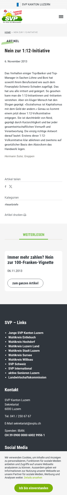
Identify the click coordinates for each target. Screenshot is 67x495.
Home (8, 32)
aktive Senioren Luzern (23, 373)
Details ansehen (33, 477)
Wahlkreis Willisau (20, 359)
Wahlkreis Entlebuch (22, 337)
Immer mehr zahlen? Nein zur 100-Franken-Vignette (30, 260)
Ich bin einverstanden (33, 488)
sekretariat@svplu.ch (27, 423)
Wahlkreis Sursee (20, 355)
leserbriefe (12, 204)
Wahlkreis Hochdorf (21, 342)
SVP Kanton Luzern (35, 4)
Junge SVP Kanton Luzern (25, 333)
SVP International (20, 368)
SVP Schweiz (17, 364)
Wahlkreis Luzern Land (23, 346)
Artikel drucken (14, 215)
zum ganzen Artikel (25, 283)
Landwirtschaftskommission (27, 377)
